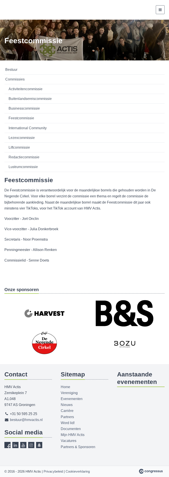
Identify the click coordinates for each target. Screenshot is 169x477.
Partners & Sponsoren (78, 447)
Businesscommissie (24, 108)
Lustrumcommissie (23, 167)
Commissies (15, 79)
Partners (67, 417)
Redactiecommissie (24, 157)
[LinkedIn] (15, 445)
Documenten (71, 429)
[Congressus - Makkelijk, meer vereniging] (151, 471)
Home (65, 387)
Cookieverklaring (78, 471)
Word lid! (68, 423)
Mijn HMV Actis (72, 435)
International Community (28, 128)
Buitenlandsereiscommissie (30, 99)
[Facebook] (7, 445)
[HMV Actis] (23, 10)
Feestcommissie (21, 118)
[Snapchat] (39, 445)
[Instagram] (31, 445)
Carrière (67, 411)
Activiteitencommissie (25, 89)
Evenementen (72, 399)
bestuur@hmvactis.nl (26, 420)
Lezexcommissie (22, 138)
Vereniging (69, 393)
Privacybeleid (53, 471)
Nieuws (67, 405)
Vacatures (68, 441)
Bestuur (11, 69)
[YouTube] (23, 445)
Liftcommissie (19, 147)
